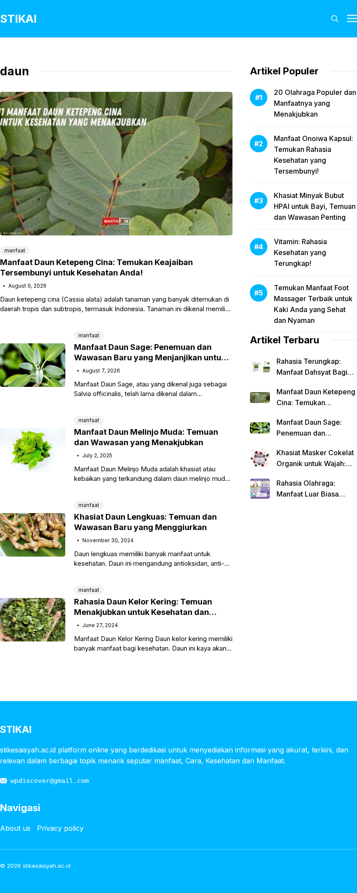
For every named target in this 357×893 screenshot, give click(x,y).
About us (15, 828)
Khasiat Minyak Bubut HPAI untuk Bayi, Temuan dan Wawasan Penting (315, 206)
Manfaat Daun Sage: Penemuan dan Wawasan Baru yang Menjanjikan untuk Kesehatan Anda (150, 357)
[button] (335, 19)
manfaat (14, 250)
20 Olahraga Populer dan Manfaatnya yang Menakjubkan (315, 103)
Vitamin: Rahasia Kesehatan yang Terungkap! (300, 252)
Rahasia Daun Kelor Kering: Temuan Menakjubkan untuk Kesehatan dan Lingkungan (143, 612)
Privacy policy (60, 828)
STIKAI (18, 18)
